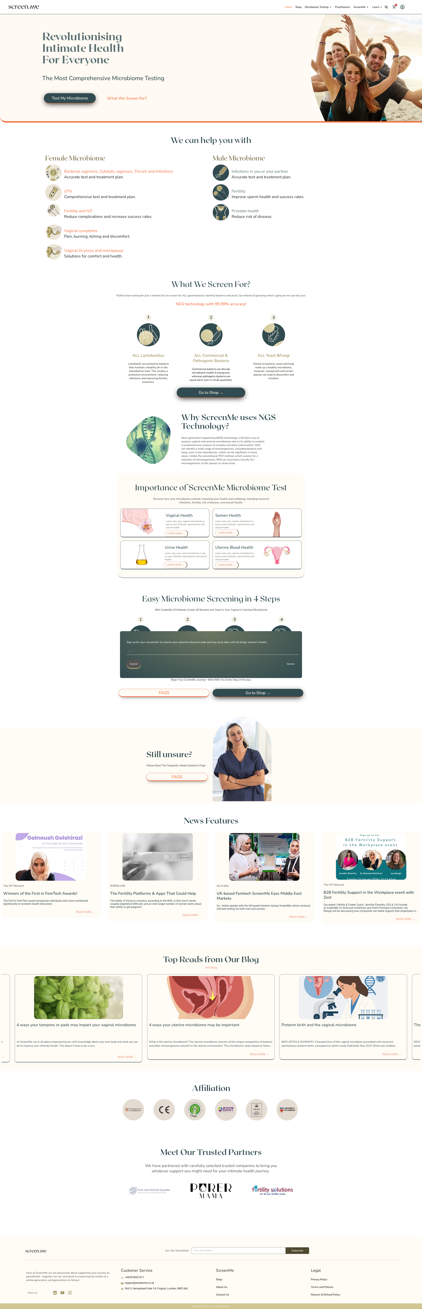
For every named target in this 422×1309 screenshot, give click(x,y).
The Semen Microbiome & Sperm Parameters (321, 1024)
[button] (386, 7)
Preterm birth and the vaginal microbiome (186, 1024)
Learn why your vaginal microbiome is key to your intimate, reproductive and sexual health (185, 524)
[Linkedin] (55, 1293)
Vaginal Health (179, 515)
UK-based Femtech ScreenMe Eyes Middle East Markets (45, 896)
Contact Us (222, 1294)
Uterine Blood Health (234, 547)
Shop (298, 7)
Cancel (290, 663)
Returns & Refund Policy (325, 1294)
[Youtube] (62, 1293)
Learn (375, 7)
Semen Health (228, 515)
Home (288, 7)
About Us (221, 1287)
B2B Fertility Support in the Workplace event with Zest (155, 895)
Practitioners (342, 7)
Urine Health (176, 547)
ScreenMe (360, 7)
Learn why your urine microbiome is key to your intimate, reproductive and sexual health (186, 556)
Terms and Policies (322, 1287)
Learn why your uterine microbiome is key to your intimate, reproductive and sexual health (234, 556)
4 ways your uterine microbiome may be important (62, 1024)
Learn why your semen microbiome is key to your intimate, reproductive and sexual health (234, 524)
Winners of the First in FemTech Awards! (361, 893)
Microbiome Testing (316, 7)
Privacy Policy (319, 1279)
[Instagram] (70, 1293)
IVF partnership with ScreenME (235, 895)
